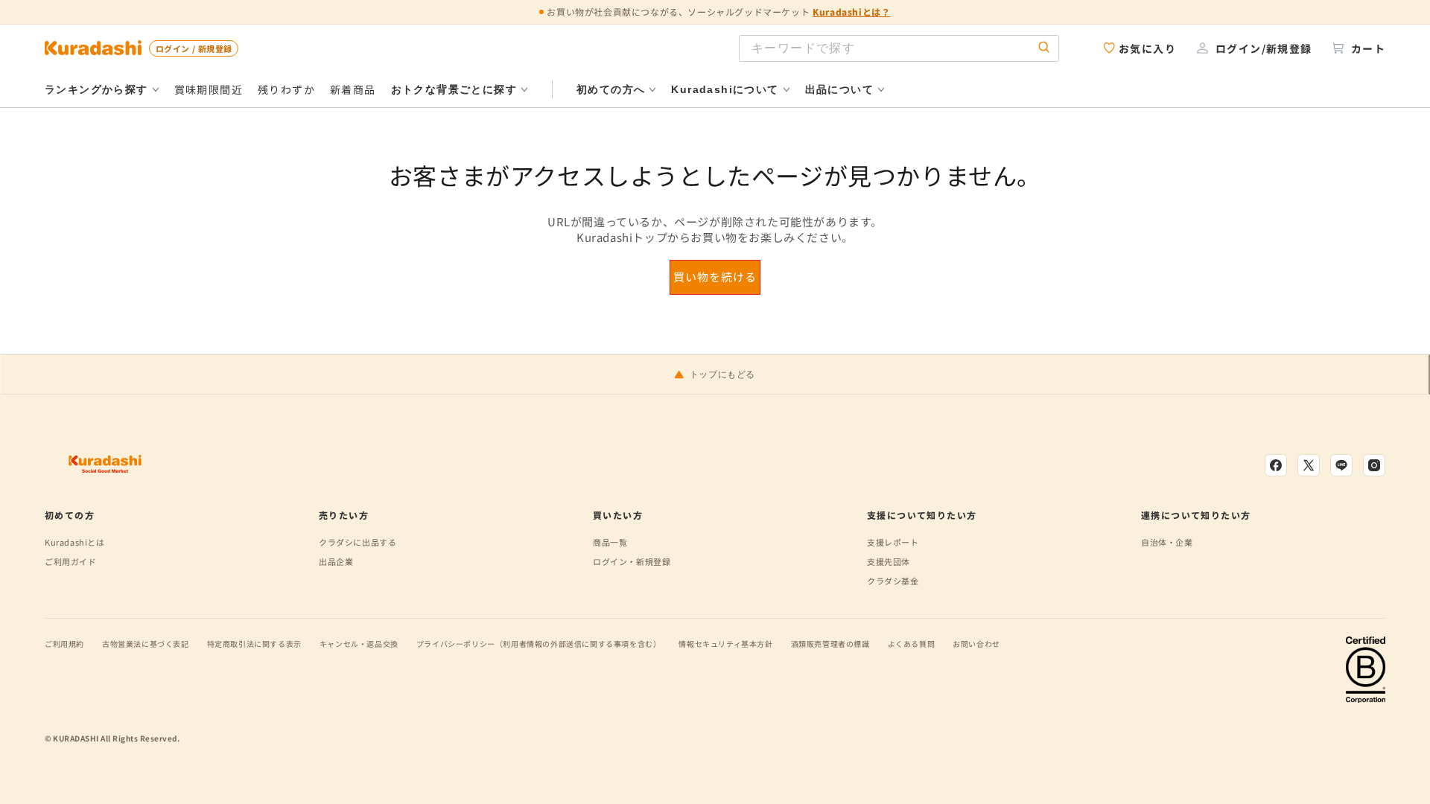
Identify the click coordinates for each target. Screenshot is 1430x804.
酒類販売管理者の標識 (830, 643)
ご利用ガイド (71, 561)
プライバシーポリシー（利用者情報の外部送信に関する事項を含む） (538, 643)
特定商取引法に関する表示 (254, 643)
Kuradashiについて (724, 89)
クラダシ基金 (893, 581)
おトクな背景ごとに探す (454, 89)
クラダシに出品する (357, 542)
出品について (839, 89)
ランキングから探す (96, 89)
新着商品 (353, 89)
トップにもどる (722, 374)
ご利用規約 (64, 643)
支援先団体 (888, 561)
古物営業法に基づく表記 (145, 643)
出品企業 (336, 561)
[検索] (1044, 48)
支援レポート (893, 542)
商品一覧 (610, 542)
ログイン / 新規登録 (194, 48)
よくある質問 (911, 643)
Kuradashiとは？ (851, 11)
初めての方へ (610, 89)
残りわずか (286, 89)
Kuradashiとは (75, 542)
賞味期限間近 (208, 89)
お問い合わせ (976, 643)
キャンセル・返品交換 (359, 643)
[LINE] (1341, 465)
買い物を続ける (715, 276)
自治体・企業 (1167, 542)
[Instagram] (1374, 465)
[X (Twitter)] (1308, 465)
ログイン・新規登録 (631, 561)
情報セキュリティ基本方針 (725, 643)
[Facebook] (1276, 465)
